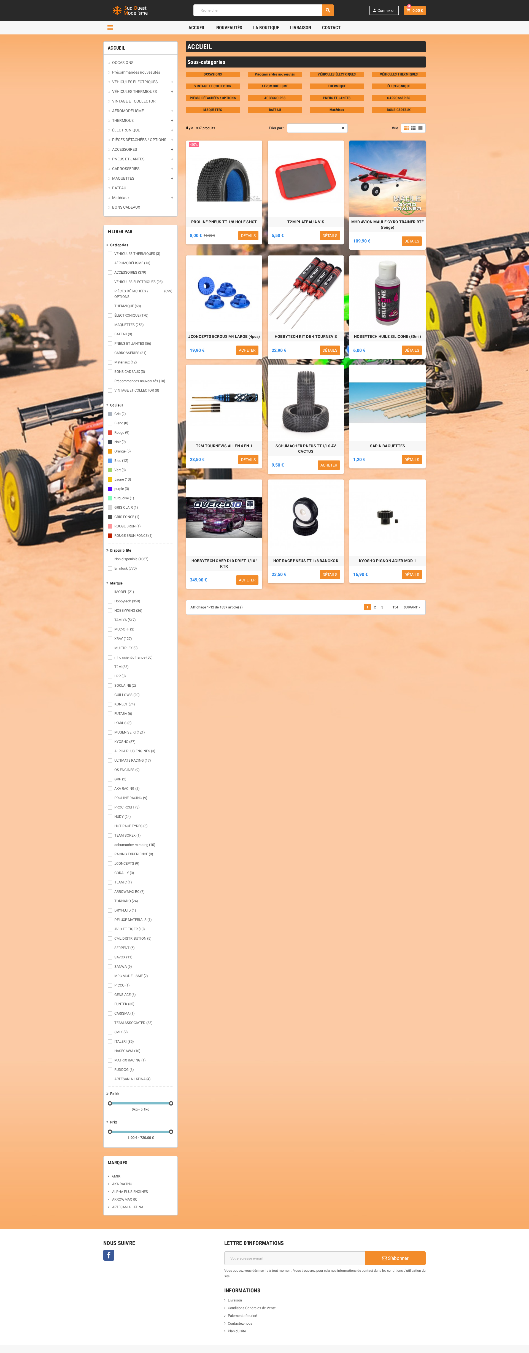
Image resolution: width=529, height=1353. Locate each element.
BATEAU (123, 334)
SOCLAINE (125, 685)
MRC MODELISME (131, 976)
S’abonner (398, 1258)
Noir (120, 442)
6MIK (121, 1032)
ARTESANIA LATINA (132, 1079)
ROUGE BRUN (127, 526)
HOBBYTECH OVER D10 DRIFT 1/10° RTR (224, 563)
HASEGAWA (127, 1051)
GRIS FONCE (126, 517)
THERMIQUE (127, 306)
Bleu (121, 461)
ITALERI (124, 1041)
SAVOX (123, 957)
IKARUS (123, 723)
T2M (121, 667)
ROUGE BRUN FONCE (133, 535)
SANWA (123, 966)
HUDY (122, 817)
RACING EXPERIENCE (133, 854)
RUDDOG (124, 1070)
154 (395, 607)
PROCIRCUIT (127, 807)
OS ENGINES (127, 770)
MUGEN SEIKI (129, 732)
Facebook (108, 1255)
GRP (120, 779)
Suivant (412, 607)
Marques (117, 1162)
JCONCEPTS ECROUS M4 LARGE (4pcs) (224, 336)
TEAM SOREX (127, 835)
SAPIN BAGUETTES (387, 446)
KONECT (124, 704)
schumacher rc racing (134, 845)
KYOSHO (125, 742)
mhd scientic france (133, 657)
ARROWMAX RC (129, 892)
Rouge (121, 432)
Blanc (121, 423)
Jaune (122, 479)
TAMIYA (125, 620)
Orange (122, 451)
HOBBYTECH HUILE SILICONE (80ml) (387, 336)
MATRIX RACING (130, 1060)
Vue (395, 128)
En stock (125, 568)
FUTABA (123, 713)
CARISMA (124, 1013)
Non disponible (131, 559)
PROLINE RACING (130, 798)
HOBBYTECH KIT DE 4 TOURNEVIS (306, 336)
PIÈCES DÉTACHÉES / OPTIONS (143, 294)
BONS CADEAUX (129, 372)
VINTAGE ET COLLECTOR (136, 390)
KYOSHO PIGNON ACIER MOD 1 (387, 561)
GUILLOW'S (127, 695)
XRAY (123, 639)
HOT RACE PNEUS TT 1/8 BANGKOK (305, 561)
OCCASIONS (213, 74)
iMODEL (124, 592)
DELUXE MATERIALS (133, 920)
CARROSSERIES (130, 353)
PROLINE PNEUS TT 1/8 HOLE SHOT (224, 222)
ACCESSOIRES (130, 272)
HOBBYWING (128, 610)
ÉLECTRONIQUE (131, 315)
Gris (120, 414)
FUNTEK (124, 1004)
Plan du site (237, 1331)
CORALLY (124, 873)
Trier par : (276, 128)
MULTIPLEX (126, 648)
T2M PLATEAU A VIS (305, 222)
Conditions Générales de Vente (252, 1308)
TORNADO (126, 901)
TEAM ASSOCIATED (133, 1023)
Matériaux (125, 362)
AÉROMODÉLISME (132, 263)
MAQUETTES (129, 325)
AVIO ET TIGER (129, 929)
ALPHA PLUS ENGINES (134, 751)
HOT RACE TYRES (131, 826)
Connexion (384, 10)
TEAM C (123, 882)
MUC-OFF (124, 629)
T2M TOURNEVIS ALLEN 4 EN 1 (224, 446)
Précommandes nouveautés (139, 381)
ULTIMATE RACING (132, 760)
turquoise (124, 498)
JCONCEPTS (126, 863)
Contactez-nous (240, 1323)
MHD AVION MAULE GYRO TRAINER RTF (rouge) (387, 225)
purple (121, 489)
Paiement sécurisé (242, 1316)
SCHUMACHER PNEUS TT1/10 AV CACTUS (306, 449)
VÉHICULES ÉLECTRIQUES (138, 282)
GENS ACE (125, 995)
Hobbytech (127, 601)
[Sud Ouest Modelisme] (130, 10)
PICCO (122, 985)
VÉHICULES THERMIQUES (137, 254)
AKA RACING (127, 788)
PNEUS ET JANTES (132, 343)
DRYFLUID (125, 910)
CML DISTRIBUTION (133, 938)
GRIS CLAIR (126, 507)
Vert (120, 470)
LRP (120, 676)
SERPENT (124, 948)
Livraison (235, 1300)
